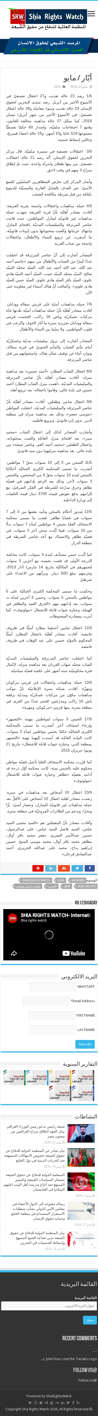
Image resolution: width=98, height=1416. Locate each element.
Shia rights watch (36, 880)
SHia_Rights (87, 886)
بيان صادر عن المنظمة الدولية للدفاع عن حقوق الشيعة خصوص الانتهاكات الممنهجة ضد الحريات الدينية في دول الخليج (34, 1155)
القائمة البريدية (86, 1298)
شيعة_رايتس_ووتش (28, 886)
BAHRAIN (78, 880)
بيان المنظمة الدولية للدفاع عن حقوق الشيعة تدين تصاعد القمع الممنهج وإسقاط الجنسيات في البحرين (37, 1238)
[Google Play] (30, 1402)
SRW (67, 886)
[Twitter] (68, 1402)
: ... (95, 1350)
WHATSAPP (86, 987)
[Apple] (41, 1402)
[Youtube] (52, 1402)
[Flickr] (57, 1402)
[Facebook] (73, 1402)
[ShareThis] (46, 1402)
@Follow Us (85, 1370)
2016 (57, 87)
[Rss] (78, 1402)
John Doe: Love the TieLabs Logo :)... (69, 1359)
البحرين (52, 886)
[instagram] (35, 1402)
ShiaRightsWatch (59, 1396)
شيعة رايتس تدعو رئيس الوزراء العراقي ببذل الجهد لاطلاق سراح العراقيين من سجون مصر (36, 1131)
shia (61, 880)
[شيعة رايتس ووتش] (49, 17)
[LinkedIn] (62, 1402)
